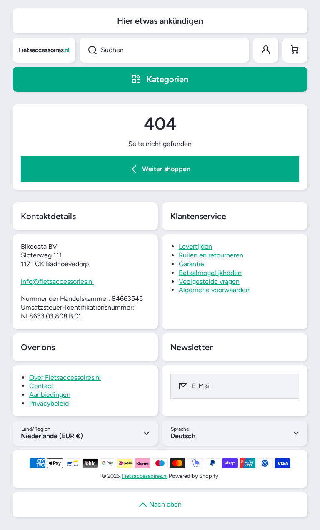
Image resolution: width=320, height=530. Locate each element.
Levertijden (195, 246)
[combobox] (164, 50)
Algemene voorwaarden (214, 290)
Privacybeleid (49, 403)
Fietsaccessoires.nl (145, 476)
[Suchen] (88, 50)
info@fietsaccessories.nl (57, 281)
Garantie (191, 264)
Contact (41, 386)
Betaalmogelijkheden (210, 273)
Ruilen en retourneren (211, 255)
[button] (295, 50)
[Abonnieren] (287, 386)
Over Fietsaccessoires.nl (65, 377)
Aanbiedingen (49, 395)
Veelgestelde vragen (209, 281)
